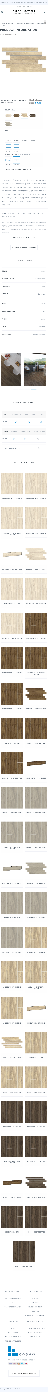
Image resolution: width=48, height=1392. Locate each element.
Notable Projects (13, 1337)
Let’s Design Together (35, 1328)
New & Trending (35, 1332)
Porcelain (20, 23)
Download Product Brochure (25, 247)
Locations (35, 1298)
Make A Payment (35, 1307)
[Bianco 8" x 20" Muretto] (8, 115)
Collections (30, 23)
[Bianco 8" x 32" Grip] (8, 146)
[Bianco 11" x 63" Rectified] (8, 135)
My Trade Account (13, 1298)
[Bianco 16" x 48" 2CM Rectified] (24, 135)
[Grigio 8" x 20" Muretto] (8, 123)
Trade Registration (13, 1307)
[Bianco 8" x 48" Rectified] (16, 146)
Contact (35, 1303)
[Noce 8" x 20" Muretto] (32, 115)
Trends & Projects (13, 1341)
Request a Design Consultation (20, 169)
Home (3, 23)
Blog (13, 1328)
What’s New (13, 1332)
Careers (35, 1311)
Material (11, 23)
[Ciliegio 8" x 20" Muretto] (16, 115)
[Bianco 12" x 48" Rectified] (16, 135)
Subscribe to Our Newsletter (24, 1373)
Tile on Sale (35, 1337)
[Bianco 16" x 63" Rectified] (32, 135)
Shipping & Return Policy (35, 1315)
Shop (13, 1303)
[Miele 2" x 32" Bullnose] (8, 159)
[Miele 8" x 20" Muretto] (24, 115)
